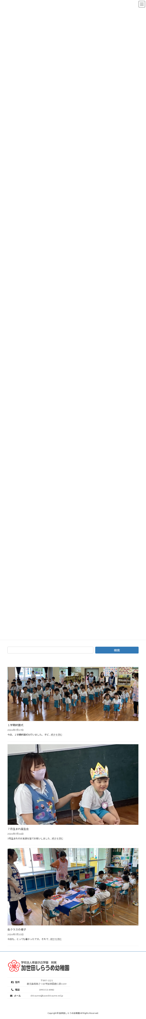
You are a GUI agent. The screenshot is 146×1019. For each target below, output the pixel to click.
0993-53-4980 (46, 989)
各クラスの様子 (16, 929)
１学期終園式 (15, 725)
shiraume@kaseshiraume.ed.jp (46, 995)
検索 (117, 650)
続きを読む (56, 734)
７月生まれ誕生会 (18, 828)
